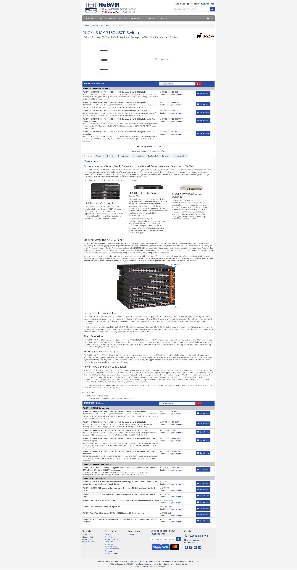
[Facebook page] (186, 548)
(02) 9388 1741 (207, 3)
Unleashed (109, 544)
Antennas (108, 551)
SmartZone (109, 535)
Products (89, 18)
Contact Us (163, 18)
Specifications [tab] (138, 156)
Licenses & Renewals (106, 18)
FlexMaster (109, 542)
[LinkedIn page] (200, 548)
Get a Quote (204, 93)
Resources (135, 18)
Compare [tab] (165, 156)
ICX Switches (105, 26)
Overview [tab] (88, 156)
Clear (199, 84)
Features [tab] (99, 156)
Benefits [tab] (110, 156)
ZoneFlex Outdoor (112, 549)
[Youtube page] (195, 548)
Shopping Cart (87, 537)
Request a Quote (175, 94)
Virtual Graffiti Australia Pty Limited (139, 561)
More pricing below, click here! (148, 146)
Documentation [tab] (180, 156)
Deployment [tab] (123, 156)
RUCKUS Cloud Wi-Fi (112, 539)
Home (86, 26)
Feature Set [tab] (153, 156)
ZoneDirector (110, 537)
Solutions (122, 18)
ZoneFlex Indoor (111, 546)
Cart (211, 18)
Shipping (131, 535)
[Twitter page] (191, 548)
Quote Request (149, 18)
